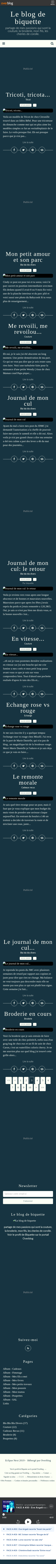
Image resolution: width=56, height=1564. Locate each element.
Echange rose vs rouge (28, 707)
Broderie (28, 1019)
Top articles (36, 1473)
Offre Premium (6, 1481)
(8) (9, 1434)
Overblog (46, 1460)
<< (8, 1080)
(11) (13, 1430)
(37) (15, 1423)
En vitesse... (28, 638)
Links (6, 1403)
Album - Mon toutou (14, 1392)
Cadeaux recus (28, 788)
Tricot (28, 100)
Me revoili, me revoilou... (28, 329)
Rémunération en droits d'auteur (38, 1477)
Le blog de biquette (28, 18)
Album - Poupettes (13, 1395)
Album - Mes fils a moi (15, 1376)
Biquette (30, 1234)
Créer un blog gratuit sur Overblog (17, 1473)
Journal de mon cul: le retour (28, 566)
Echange (28, 716)
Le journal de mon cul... (28, 945)
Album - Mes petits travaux (17, 1384)
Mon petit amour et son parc (28, 257)
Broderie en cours (28, 1013)
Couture (28, 337)
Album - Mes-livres (13, 1380)
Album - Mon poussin (14, 1388)
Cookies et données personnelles (25, 1481)
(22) (10, 1427)
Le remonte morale (28, 779)
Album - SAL (10, 1399)
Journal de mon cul (28, 400)
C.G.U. (21, 1477)
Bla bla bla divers (28, 265)
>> (42, 1087)
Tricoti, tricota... (28, 94)
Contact (46, 1473)
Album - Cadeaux (12, 1368)
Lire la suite (28, 142)
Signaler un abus (10, 1477)
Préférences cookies (48, 1481)
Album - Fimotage (12, 1372)
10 (30, 1087)
